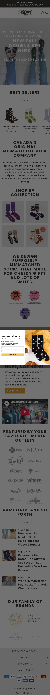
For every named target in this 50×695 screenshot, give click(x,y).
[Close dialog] (49, 331)
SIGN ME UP (12, 355)
